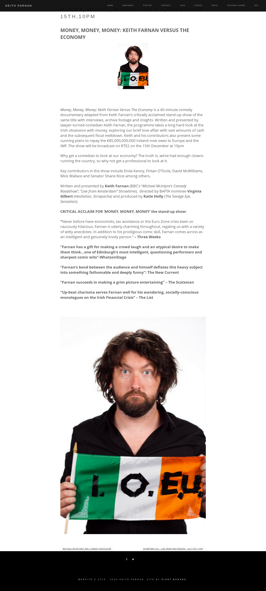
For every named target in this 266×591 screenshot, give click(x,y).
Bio (256, 5)
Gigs (182, 5)
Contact (166, 5)
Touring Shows (236, 5)
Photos (147, 5)
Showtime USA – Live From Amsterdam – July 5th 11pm (173, 548)
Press (215, 5)
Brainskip (128, 5)
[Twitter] (133, 559)
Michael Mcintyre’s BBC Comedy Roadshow (87, 548)
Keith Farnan (18, 5)
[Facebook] (127, 559)
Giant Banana (174, 579)
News (110, 5)
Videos (198, 5)
